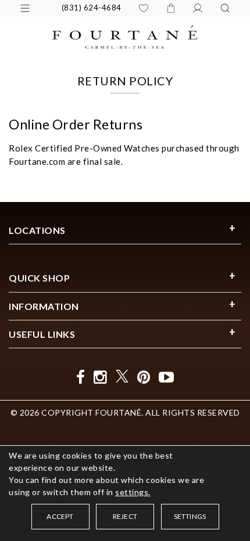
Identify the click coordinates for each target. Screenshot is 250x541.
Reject (125, 516)
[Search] (225, 8)
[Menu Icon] (25, 8)
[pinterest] (144, 377)
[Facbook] (80, 377)
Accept (60, 516)
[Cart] (171, 8)
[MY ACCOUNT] (197, 8)
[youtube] (166, 377)
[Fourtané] (125, 35)
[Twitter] (122, 377)
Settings (190, 516)
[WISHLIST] (143, 8)
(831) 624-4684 (92, 7)
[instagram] (100, 377)
